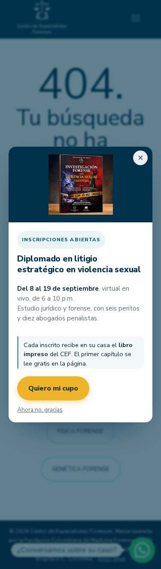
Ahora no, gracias (40, 410)
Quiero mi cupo (53, 388)
